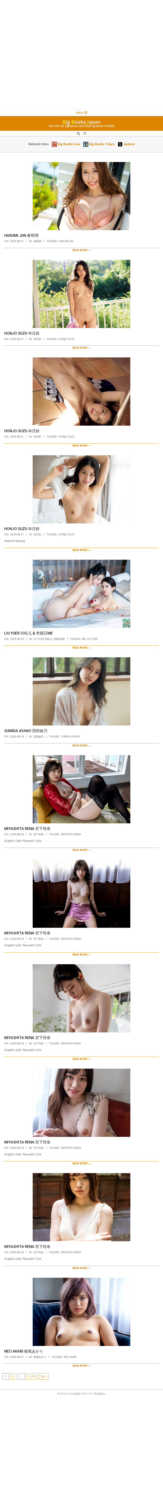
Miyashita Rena (71, 834)
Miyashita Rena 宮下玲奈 (27, 828)
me (84, 639)
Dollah (76, 1393)
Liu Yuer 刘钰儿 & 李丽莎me (28, 633)
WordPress (99, 1393)
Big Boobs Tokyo (101, 144)
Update (129, 144)
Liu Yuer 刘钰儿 (43, 639)
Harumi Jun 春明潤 (21, 235)
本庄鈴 (37, 339)
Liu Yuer (92, 639)
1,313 (32, 1376)
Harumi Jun (66, 241)
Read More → (81, 250)
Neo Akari (70, 1357)
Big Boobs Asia (68, 144)
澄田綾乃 (39, 736)
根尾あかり (40, 1357)
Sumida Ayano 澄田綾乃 (25, 730)
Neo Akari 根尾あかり (23, 1351)
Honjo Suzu (67, 339)
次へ (44, 1376)
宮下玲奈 (39, 834)
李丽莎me (59, 639)
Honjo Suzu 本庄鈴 (22, 333)
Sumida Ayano (70, 736)
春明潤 (37, 241)
